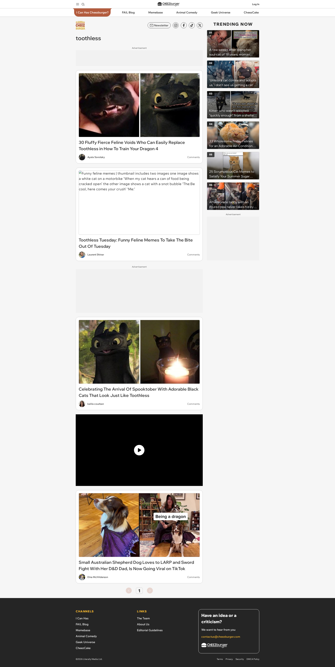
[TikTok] (192, 25)
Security (240, 659)
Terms (220, 659)
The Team (143, 618)
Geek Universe (85, 642)
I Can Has (82, 618)
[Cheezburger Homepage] (168, 4)
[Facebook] (184, 25)
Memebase (83, 630)
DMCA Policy (253, 659)
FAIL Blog (82, 624)
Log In (255, 4)
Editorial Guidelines (150, 630)
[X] (200, 25)
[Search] (83, 4)
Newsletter (161, 25)
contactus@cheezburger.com (220, 636)
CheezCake (83, 648)
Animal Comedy (86, 636)
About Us (143, 624)
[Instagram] (176, 25)
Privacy (229, 659)
